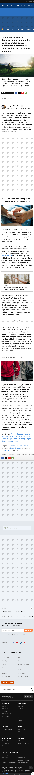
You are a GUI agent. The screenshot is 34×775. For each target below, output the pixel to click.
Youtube (16, 642)
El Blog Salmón (22, 741)
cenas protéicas (6, 676)
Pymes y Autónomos (23, 743)
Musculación (5, 657)
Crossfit (24, 616)
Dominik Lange (15, 448)
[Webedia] (29, 1)
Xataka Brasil (5, 757)
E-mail (26, 93)
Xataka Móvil (5, 708)
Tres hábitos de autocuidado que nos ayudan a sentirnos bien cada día (15, 288)
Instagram (20, 642)
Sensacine (20, 717)
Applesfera (5, 711)
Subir (27, 696)
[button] (15, 106)
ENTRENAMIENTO (6, 5)
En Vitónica (7, 285)
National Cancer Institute (19, 446)
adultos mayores (22, 454)
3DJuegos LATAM (23, 755)
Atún (22, 29)
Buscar (31, 689)
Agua (17, 29)
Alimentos (20, 661)
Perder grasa (21, 673)
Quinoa (17, 616)
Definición (5, 673)
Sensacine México (23, 757)
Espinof (20, 720)
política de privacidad (26, 634)
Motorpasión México (23, 762)
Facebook (16, 93)
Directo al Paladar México (9, 762)
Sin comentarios (8, 93)
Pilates (31, 616)
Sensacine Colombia (23, 760)
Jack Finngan (6, 450)
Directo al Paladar (7, 729)
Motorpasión (21, 729)
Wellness (11, 454)
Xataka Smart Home (7, 713)
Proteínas (5, 661)
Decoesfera (5, 743)
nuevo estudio (6, 256)
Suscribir (28, 630)
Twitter (19, 93)
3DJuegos (20, 706)
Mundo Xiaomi (6, 716)
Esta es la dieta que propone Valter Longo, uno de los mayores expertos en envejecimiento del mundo (18, 611)
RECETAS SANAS (20, 5)
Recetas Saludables (23, 664)
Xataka (4, 706)
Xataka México (6, 755)
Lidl (12, 29)
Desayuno (5, 668)
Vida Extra (20, 708)
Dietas (4, 664)
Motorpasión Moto (23, 732)
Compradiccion (6, 746)
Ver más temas (7, 682)
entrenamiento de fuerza (23, 668)
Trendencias (5, 741)
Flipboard (22, 93)
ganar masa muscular (24, 676)
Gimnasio (6, 29)
